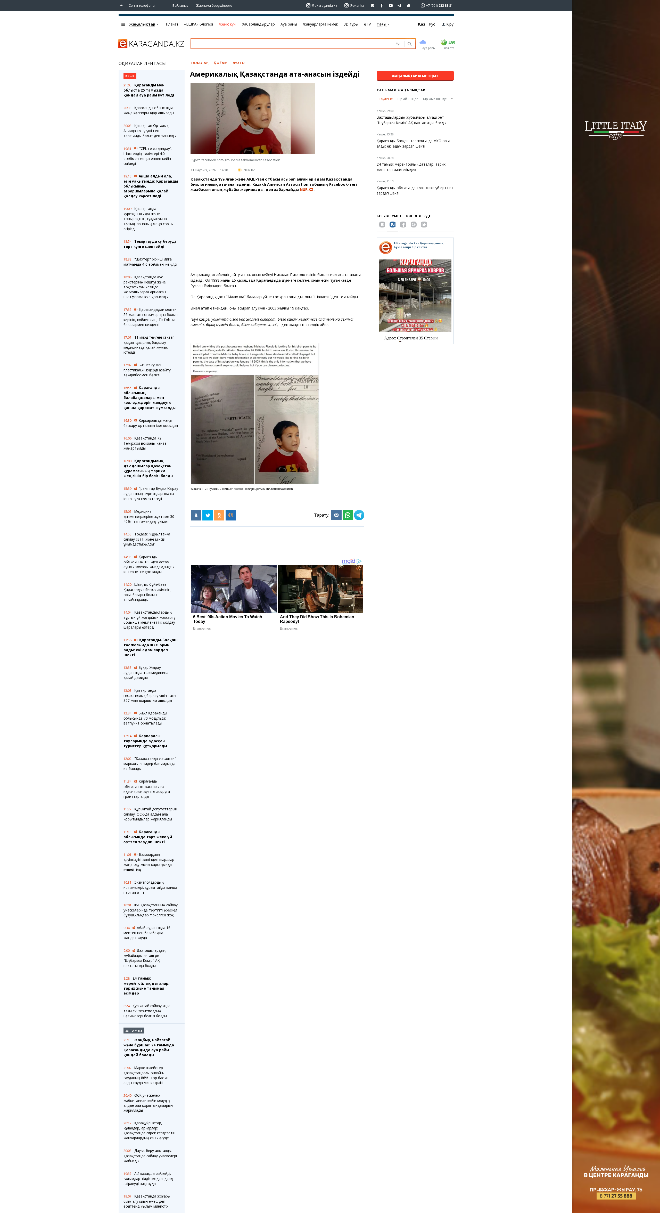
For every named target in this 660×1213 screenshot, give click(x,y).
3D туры (351, 24)
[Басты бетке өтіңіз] (123, 5)
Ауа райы (288, 24)
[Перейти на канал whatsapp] (409, 5)
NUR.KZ (249, 170)
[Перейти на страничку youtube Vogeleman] (391, 5)
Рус (432, 24)
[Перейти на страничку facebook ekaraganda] (382, 5)
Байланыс (180, 5)
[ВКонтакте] (196, 515)
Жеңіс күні (227, 24)
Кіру (449, 24)
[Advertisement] (277, 232)
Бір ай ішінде (408, 98)
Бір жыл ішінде (435, 98)
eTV (367, 24)
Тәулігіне (386, 98)
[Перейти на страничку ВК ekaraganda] (373, 5)
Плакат (172, 24)
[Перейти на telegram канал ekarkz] (400, 5)
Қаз (421, 24)
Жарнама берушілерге (214, 5)
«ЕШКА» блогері (198, 24)
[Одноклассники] (219, 515)
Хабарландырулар (258, 24)
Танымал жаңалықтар (401, 90)
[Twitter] (207, 515)
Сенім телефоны (142, 5)
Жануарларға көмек (320, 24)
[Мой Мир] (231, 515)
